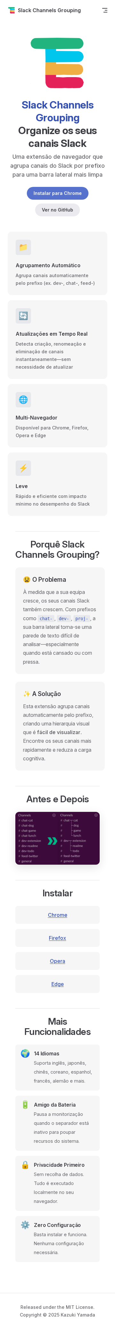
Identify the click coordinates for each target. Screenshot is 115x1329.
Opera (57, 961)
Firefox (57, 938)
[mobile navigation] (104, 10)
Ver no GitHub (57, 209)
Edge (57, 984)
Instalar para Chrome (58, 193)
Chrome (57, 915)
